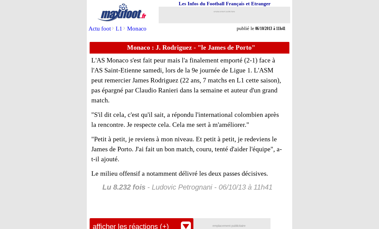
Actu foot (100, 28)
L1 (119, 28)
